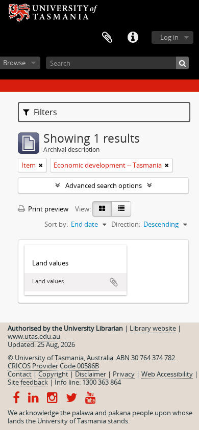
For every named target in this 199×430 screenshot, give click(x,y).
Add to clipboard (114, 282)
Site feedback (28, 382)
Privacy (124, 374)
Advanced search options (103, 185)
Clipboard (107, 37)
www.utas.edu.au (34, 336)
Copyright (53, 374)
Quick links (132, 37)
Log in (169, 37)
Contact (20, 374)
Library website (153, 328)
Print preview (47, 208)
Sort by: (56, 224)
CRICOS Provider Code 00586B (53, 365)
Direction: (125, 224)
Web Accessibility (167, 374)
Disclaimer (90, 374)
